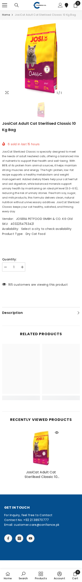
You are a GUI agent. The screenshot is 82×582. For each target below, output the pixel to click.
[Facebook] (8, 538)
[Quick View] (57, 432)
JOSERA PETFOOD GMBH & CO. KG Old (44, 219)
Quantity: (9, 259)
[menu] (4, 5)
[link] (21, 398)
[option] (41, 58)
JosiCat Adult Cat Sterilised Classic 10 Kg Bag (41, 474)
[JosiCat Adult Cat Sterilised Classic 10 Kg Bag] (41, 448)
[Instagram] (19, 538)
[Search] (16, 5)
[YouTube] (30, 538)
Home (6, 15)
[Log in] (60, 5)
